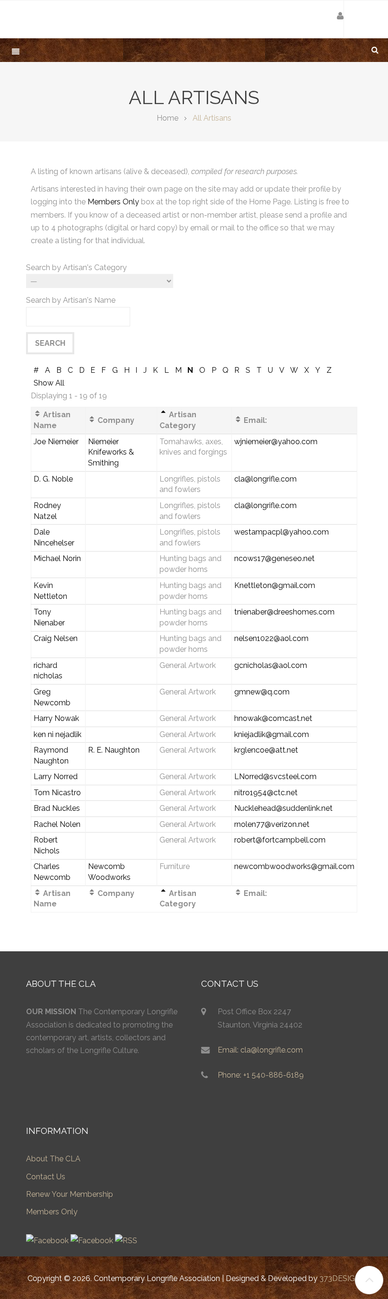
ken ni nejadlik (57, 734)
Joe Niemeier (56, 441)
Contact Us (45, 1176)
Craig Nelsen (56, 638)
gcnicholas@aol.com (270, 665)
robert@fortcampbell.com (280, 839)
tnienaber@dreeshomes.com (284, 611)
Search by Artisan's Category (76, 267)
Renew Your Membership (69, 1194)
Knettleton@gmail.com (274, 585)
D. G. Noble (53, 478)
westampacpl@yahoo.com (281, 531)
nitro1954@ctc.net (266, 792)
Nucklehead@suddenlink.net (283, 808)
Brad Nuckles (57, 808)
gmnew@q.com (262, 691)
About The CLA (53, 1158)
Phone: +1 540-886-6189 (261, 1075)
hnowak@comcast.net (273, 718)
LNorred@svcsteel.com (275, 776)
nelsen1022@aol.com (271, 638)
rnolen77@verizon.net (271, 824)
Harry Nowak (56, 718)
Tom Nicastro (57, 792)
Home (167, 118)
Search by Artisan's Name (70, 300)
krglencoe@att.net (266, 750)
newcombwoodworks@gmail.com (294, 866)
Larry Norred (56, 776)
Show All (49, 382)
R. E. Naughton (114, 750)
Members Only (113, 201)
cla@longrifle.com (265, 478)
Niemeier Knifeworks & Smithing (111, 452)
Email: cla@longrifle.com (260, 1049)
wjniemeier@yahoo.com (275, 441)
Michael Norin (57, 558)
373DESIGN (340, 1278)
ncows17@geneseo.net (274, 558)
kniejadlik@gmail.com (271, 734)
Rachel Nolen (57, 824)
